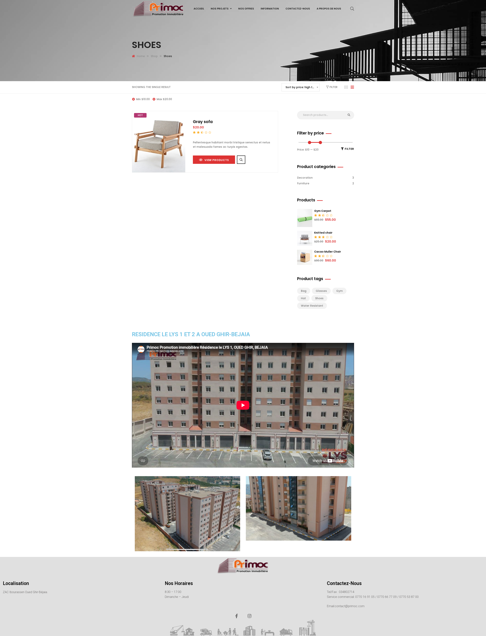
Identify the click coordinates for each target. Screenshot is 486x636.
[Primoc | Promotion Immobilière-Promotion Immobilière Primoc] (158, 8)
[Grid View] (346, 87)
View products (216, 160)
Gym (339, 291)
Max (164, 99)
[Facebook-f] (236, 616)
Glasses (321, 291)
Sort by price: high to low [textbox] (302, 87)
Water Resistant (312, 306)
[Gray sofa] (158, 141)
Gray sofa (203, 121)
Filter (333, 87)
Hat (303, 298)
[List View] (352, 87)
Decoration (305, 178)
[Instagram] (249, 616)
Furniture (303, 183)
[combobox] (301, 87)
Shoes (319, 298)
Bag (303, 291)
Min (143, 99)
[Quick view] (241, 159)
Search (349, 115)
